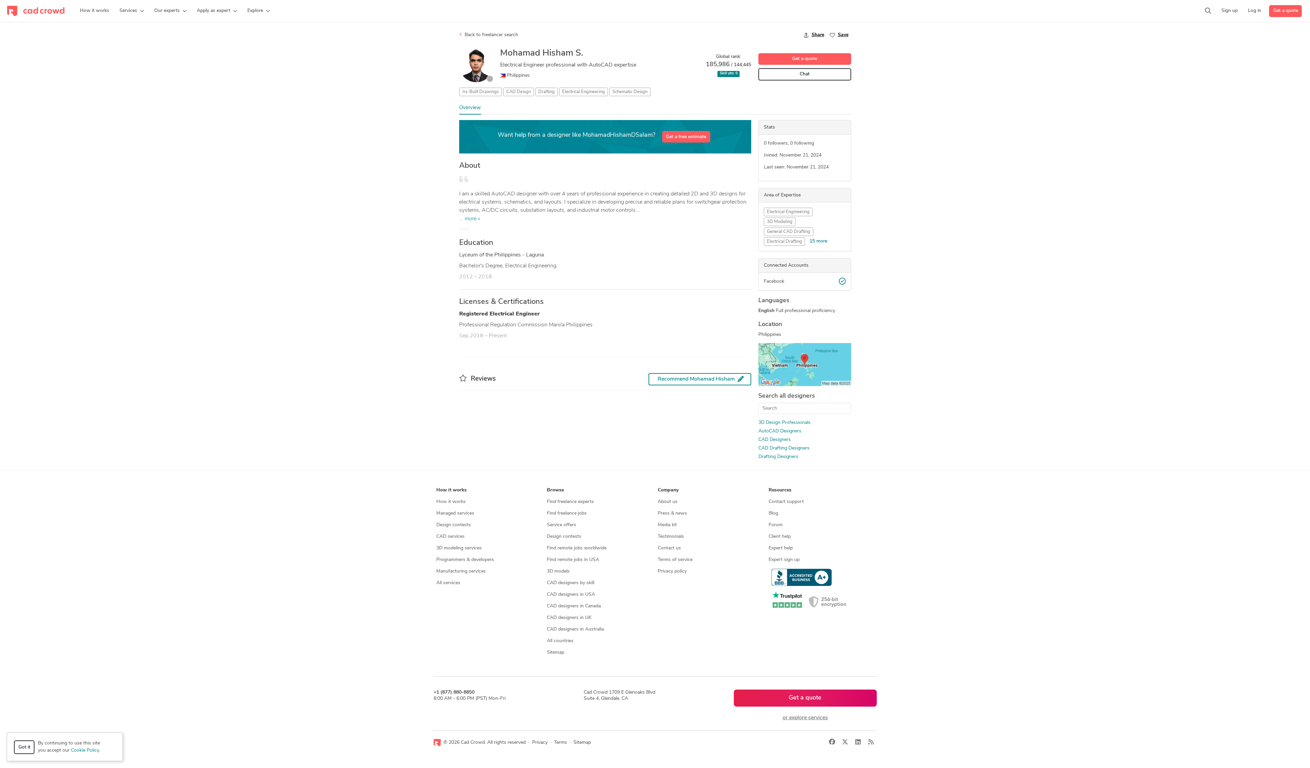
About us (668, 501)
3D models (558, 571)
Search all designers (786, 396)
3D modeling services (459, 548)
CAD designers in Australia (575, 629)
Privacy (540, 742)
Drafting (546, 92)
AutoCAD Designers (779, 431)
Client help (780, 536)
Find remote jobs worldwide (577, 548)
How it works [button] (451, 490)
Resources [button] (780, 490)
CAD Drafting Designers (784, 448)
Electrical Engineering (583, 92)
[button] (131, 11)
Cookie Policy (85, 750)
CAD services (450, 536)
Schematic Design (629, 92)
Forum (776, 525)
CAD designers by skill (570, 583)
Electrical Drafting (784, 241)
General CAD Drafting (788, 232)
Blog (773, 513)
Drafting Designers (778, 456)
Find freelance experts (570, 501)
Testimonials (671, 536)
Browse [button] (555, 490)
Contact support (786, 501)
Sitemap (555, 652)
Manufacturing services (461, 571)
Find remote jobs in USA (573, 559)
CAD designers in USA (571, 594)
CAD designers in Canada (574, 606)
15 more (818, 241)
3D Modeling (779, 222)
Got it (24, 747)
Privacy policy (672, 571)
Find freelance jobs (567, 513)
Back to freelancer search (490, 35)
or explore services (805, 718)
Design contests (453, 525)
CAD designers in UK (569, 617)
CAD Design (518, 92)
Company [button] (668, 490)
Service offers (561, 525)
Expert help (781, 548)
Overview (470, 107)
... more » (469, 219)
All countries (560, 641)
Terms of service (675, 559)
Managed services (455, 513)
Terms (560, 742)
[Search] (1208, 11)
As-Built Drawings (480, 92)
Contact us (669, 548)
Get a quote (1285, 10)
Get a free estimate (686, 136)
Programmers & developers (465, 559)
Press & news (672, 513)
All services (448, 583)
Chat (805, 74)
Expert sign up (784, 559)
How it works (451, 501)
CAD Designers (774, 439)
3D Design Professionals (784, 422)
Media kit (667, 525)
